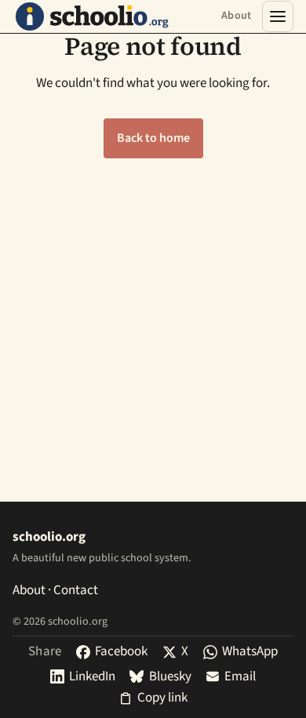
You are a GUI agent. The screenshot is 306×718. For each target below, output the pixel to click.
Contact (75, 590)
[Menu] (277, 16)
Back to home (153, 138)
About (236, 16)
